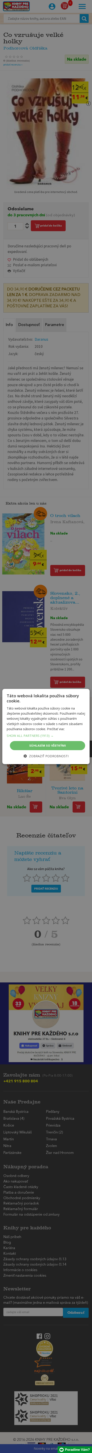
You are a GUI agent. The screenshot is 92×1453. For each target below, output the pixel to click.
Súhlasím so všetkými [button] (47, 745)
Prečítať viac (56, 729)
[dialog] (46, 726)
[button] (46, 736)
